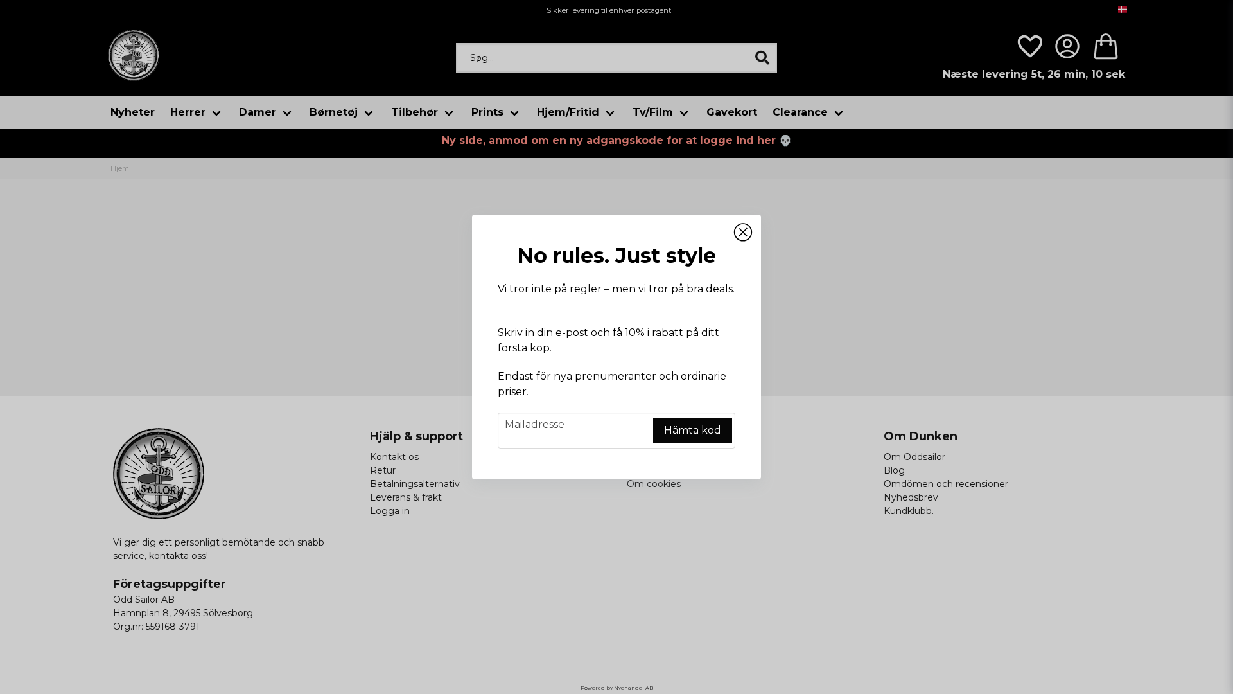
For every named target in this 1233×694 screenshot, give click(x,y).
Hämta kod (692, 430)
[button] (743, 232)
